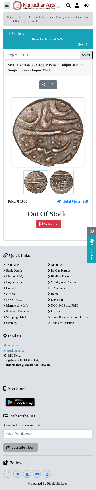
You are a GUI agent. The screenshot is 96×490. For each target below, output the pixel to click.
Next (81, 44)
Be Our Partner (60, 270)
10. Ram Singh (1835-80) (24, 21)
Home (10, 17)
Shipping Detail (15, 317)
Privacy (55, 311)
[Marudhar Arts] (35, 6)
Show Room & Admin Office (69, 317)
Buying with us (15, 282)
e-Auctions (57, 288)
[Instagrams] (47, 474)
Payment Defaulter (17, 311)
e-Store (10, 294)
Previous (17, 34)
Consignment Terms (63, 282)
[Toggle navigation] (7, 5)
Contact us (12, 288)
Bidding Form (59, 276)
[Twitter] (17, 474)
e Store (21, 17)
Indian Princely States (60, 17)
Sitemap (11, 323)
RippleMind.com (57, 483)
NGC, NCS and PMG (64, 305)
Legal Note (57, 299)
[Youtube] (37, 474)
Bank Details (13, 270)
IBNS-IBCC (13, 299)
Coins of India (36, 17)
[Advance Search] (91, 231)
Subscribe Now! (22, 447)
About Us (56, 264)
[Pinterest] (27, 474)
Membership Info (16, 305)
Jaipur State (82, 17)
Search (86, 55)
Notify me (50, 224)
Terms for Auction (62, 323)
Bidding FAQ (14, 276)
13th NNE (12, 264)
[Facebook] (7, 474)
